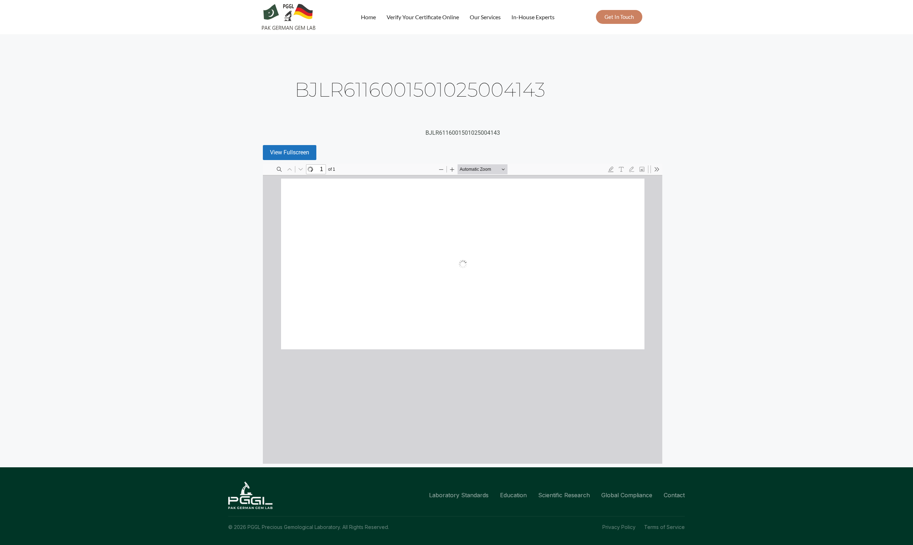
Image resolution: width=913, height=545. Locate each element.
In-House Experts (533, 17)
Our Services (485, 17)
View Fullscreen (289, 152)
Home (368, 17)
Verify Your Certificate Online (423, 17)
